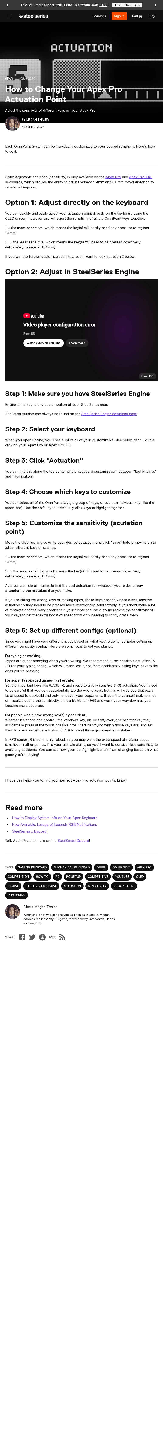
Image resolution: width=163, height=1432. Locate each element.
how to (42, 876)
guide (101, 867)
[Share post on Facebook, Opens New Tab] (22, 937)
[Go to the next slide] (155, 5)
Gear (9, 78)
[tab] (99, 16)
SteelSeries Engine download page (109, 414)
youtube (122, 876)
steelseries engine (41, 886)
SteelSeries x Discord (29, 831)
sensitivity (97, 886)
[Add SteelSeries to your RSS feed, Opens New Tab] (62, 937)
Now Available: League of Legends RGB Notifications (54, 824)
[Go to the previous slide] (7, 5)
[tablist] (99, 16)
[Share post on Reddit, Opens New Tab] (42, 937)
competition (18, 876)
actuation (72, 886)
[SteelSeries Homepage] (33, 16)
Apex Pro (113, 177)
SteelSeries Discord (73, 840)
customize (16, 895)
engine (13, 886)
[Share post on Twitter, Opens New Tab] (32, 937)
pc (57, 876)
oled (140, 876)
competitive (98, 876)
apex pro (144, 867)
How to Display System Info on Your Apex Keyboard (54, 818)
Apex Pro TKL (140, 177)
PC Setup (73, 876)
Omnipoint (121, 867)
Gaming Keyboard (32, 867)
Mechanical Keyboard (72, 867)
